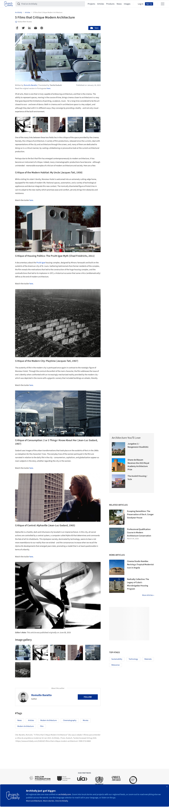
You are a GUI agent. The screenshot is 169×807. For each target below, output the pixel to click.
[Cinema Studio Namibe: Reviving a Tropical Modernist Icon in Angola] (116, 567)
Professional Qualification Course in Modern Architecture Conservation (139, 532)
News (119, 3)
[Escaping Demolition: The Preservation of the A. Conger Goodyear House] (116, 517)
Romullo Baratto (41, 695)
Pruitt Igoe (40, 262)
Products (110, 3)
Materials (148, 659)
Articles (100, 3)
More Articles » (148, 595)
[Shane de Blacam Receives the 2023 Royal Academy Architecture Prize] (118, 465)
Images (127, 3)
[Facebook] (17, 28)
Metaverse (115, 665)
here (48, 88)
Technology (133, 659)
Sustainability (116, 659)
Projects (91, 3)
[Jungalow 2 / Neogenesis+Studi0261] (118, 449)
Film (42, 726)
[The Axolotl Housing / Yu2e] (118, 481)
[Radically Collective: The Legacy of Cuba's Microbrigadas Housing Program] (116, 585)
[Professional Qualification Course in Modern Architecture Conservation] (116, 535)
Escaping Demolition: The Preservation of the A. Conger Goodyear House (140, 514)
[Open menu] (162, 4)
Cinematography (69, 720)
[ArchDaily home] (8, 4)
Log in (140, 3)
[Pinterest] (42, 28)
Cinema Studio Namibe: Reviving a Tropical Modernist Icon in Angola (140, 564)
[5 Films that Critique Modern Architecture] (22, 652)
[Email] (36, 28)
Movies (85, 720)
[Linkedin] (29, 28)
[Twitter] (23, 28)
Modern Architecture (48, 720)
